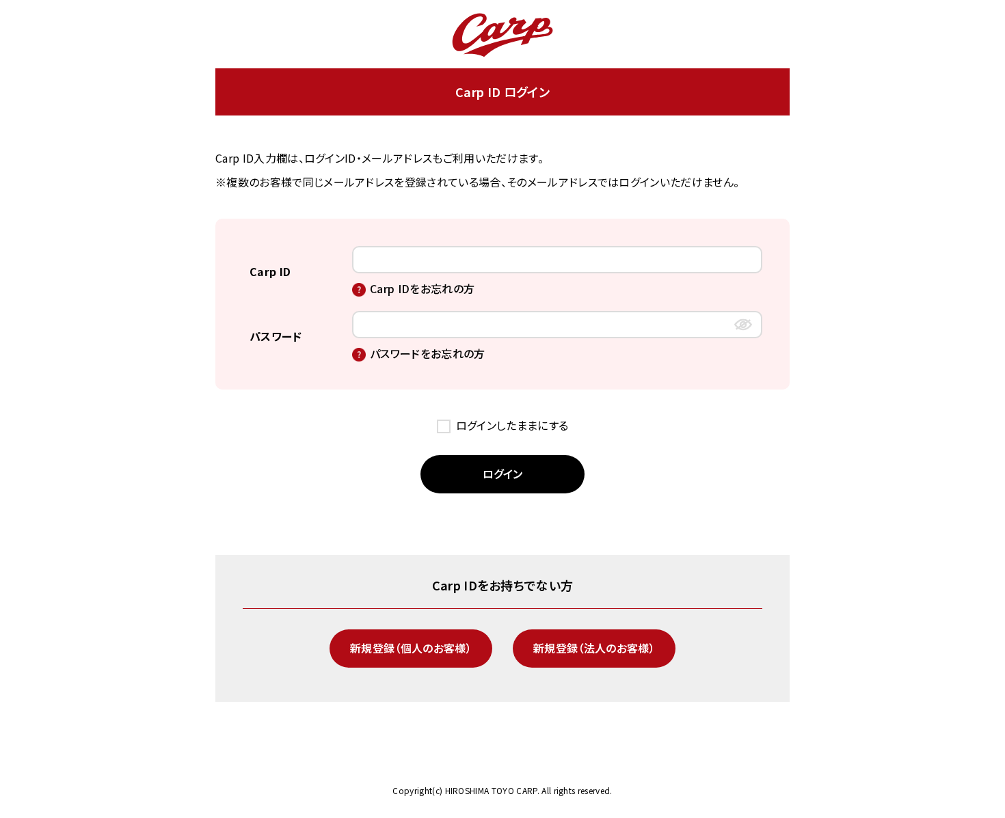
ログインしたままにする (512, 425)
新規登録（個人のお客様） (411, 648)
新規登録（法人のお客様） (594, 648)
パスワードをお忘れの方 (427, 353)
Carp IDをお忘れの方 (422, 288)
